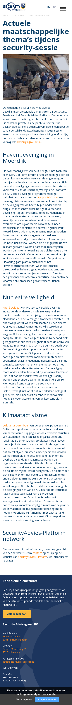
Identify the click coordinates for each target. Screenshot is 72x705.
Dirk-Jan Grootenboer (16, 425)
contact (37, 553)
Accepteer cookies (46, 699)
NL (48, 6)
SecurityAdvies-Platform (32, 557)
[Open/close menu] (63, 9)
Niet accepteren (24, 699)
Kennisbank (18, 15)
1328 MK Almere (11, 652)
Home (5, 15)
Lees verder (49, 694)
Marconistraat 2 (11, 636)
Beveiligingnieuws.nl (29, 142)
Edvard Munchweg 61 (14, 649)
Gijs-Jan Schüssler (47, 197)
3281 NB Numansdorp (15, 639)
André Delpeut (11, 307)
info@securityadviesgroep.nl (18, 661)
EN (54, 6)
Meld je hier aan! (16, 613)
